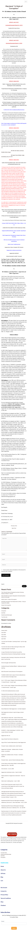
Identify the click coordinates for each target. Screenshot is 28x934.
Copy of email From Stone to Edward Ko (9, 739)
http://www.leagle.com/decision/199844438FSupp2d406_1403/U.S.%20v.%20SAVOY (13, 124)
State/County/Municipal (6, 615)
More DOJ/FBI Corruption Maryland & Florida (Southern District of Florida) (13, 596)
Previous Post (14, 525)
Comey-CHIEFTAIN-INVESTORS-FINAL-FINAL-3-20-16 (14, 224)
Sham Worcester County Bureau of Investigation (11, 671)
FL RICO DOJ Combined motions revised (10, 691)
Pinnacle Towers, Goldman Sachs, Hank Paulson (11, 746)
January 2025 (4, 630)
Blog (2, 877)
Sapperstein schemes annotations (14, 250)
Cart (2, 880)
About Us (3, 870)
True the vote (4, 617)
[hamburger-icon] (25, 2)
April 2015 (3, 638)
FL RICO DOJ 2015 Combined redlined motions (14, 110)
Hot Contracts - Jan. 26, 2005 (7, 768)
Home (2, 866)
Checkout (3, 905)
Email (2, 921)
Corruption (3, 611)
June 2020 (3, 634)
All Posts (3, 873)
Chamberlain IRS (14, 46)
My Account (4, 887)
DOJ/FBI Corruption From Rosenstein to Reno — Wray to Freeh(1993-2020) (13, 602)
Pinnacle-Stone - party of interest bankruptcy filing (12, 760)
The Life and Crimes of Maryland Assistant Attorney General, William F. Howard (12, 593)
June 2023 (3, 632)
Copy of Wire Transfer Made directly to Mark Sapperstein (13, 742)
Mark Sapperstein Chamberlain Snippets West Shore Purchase (14, 236)
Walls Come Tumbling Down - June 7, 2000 (10, 781)
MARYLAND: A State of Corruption (9, 599)
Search (2, 584)
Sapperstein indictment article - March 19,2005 (11, 772)
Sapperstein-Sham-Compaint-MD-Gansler (14, 247)
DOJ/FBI (3, 613)
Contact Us (3, 891)
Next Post (14, 528)
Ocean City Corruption (6, 605)
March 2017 (3, 636)
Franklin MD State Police (14, 28)
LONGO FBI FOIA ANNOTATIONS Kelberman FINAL (14, 227)
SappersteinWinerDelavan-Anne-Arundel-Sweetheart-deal (14, 231)
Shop (2, 902)
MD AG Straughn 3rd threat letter (8, 662)
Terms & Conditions (6, 898)
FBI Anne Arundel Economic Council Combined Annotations (14, 240)
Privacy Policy (4, 894)
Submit (14, 928)
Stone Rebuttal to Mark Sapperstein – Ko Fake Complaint (13, 709)
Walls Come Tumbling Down (14, 244)
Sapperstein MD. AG (5, 735)
